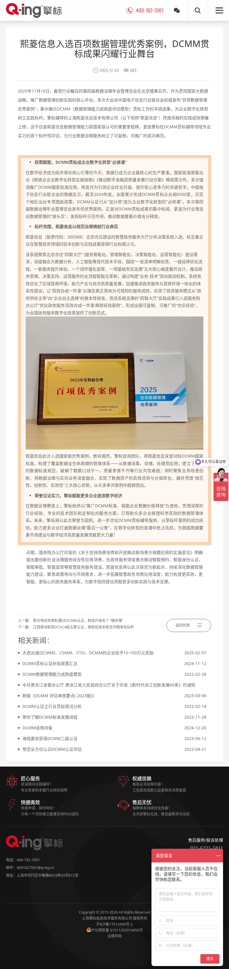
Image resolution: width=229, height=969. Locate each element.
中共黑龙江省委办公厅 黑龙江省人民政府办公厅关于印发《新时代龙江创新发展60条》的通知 (114, 686)
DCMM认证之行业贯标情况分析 (114, 706)
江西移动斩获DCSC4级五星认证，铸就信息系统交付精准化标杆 (83, 627)
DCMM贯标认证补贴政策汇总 (114, 663)
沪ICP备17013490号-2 (114, 924)
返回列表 (183, 625)
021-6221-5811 (206, 848)
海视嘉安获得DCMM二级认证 (114, 738)
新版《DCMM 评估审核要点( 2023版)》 (114, 695)
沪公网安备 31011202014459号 (117, 930)
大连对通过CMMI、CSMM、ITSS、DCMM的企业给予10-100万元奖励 (114, 653)
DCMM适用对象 (114, 728)
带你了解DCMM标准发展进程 (114, 717)
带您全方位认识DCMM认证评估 (114, 749)
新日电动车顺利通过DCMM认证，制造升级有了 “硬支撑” (78, 620)
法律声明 (114, 936)
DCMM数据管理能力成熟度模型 (114, 674)
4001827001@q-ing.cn (35, 867)
